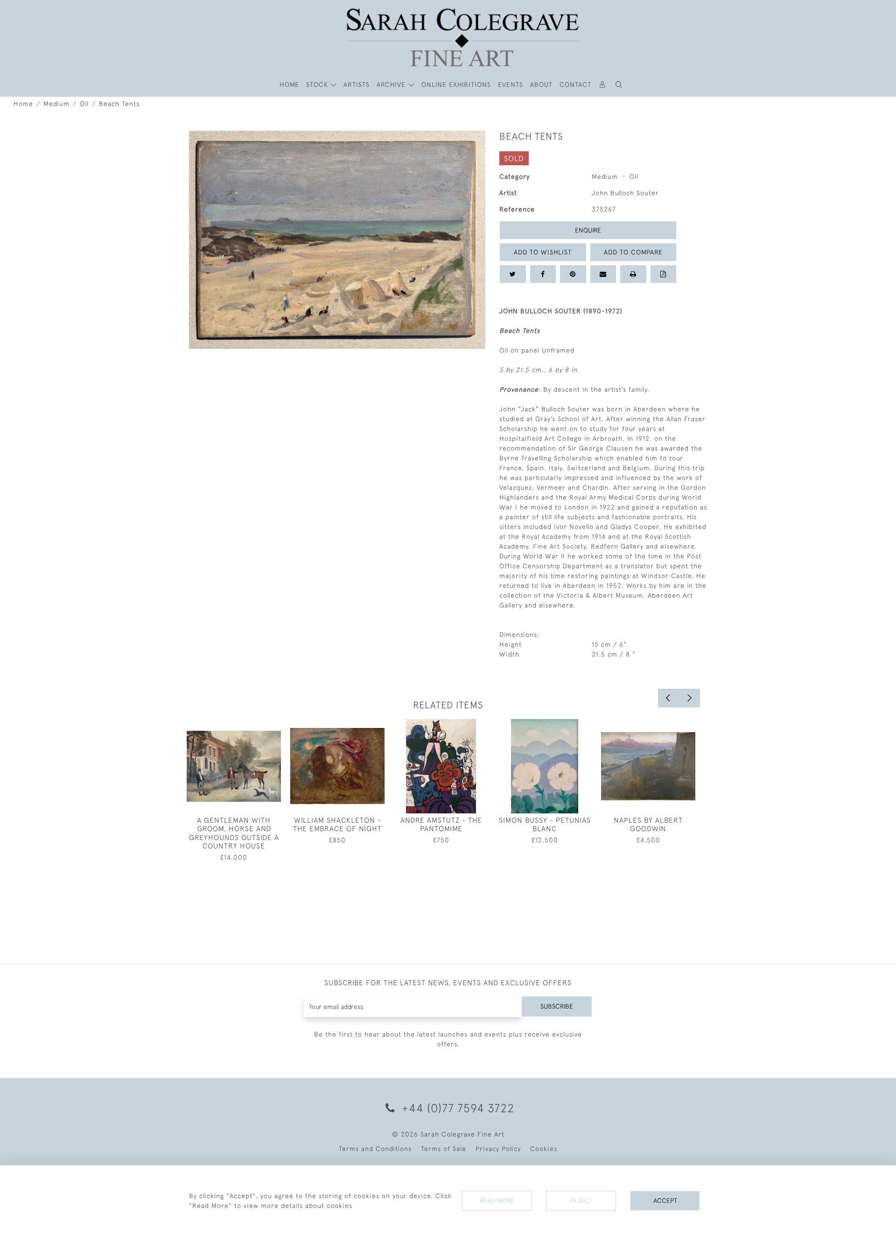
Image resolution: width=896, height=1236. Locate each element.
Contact (575, 84)
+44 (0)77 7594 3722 (456, 1108)
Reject (581, 1200)
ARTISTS (356, 84)
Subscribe (556, 1006)
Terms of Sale (443, 1148)
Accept (665, 1200)
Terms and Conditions (375, 1148)
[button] (619, 85)
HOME (289, 84)
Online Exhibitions (456, 84)
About (541, 84)
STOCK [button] (318, 84)
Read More (497, 1200)
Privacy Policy (498, 1148)
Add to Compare (633, 252)
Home (23, 103)
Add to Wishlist (543, 252)
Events (510, 84)
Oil (84, 103)
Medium (56, 103)
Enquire (588, 230)
